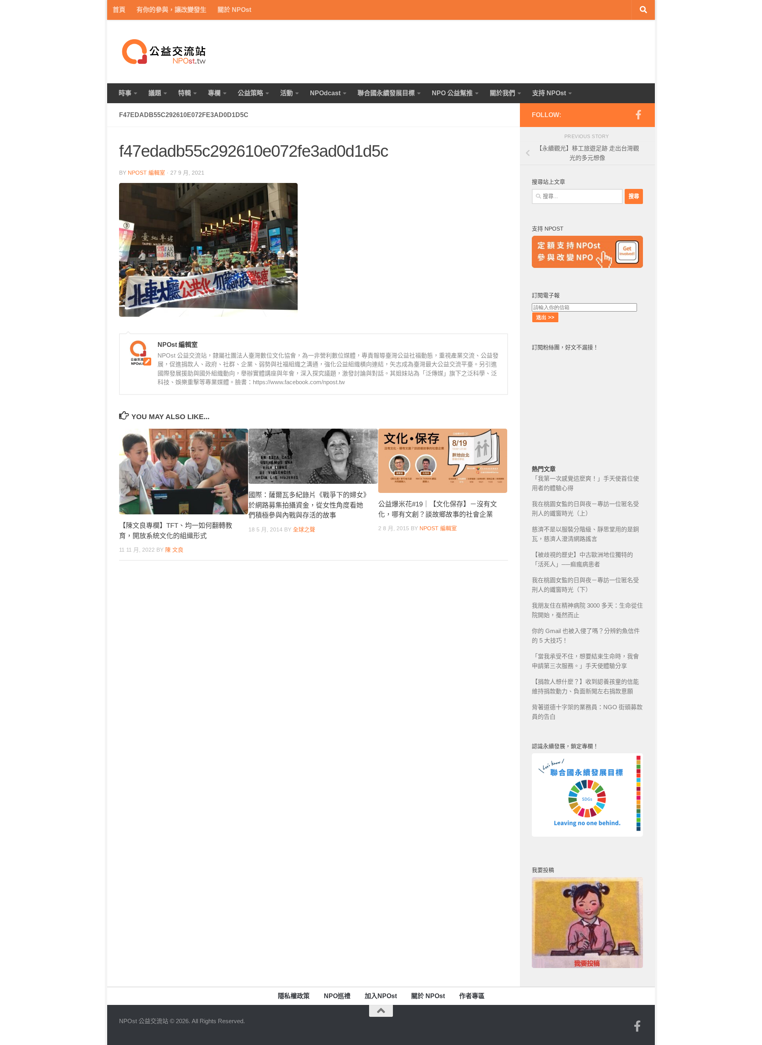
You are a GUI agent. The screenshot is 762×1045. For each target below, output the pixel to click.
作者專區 (472, 996)
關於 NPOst (234, 9)
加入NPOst (381, 996)
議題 (154, 93)
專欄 (214, 93)
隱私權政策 (294, 996)
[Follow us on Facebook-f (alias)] (638, 114)
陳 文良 (174, 550)
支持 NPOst (549, 93)
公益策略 (250, 93)
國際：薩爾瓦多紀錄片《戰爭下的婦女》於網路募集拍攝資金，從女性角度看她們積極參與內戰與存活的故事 (307, 505)
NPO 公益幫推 (452, 93)
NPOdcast (325, 93)
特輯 (184, 93)
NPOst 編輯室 (146, 172)
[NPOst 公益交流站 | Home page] (164, 51)
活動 (286, 93)
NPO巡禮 (337, 996)
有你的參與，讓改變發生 (171, 9)
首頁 (119, 9)
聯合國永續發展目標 (386, 93)
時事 (125, 93)
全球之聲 (304, 529)
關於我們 (502, 93)
